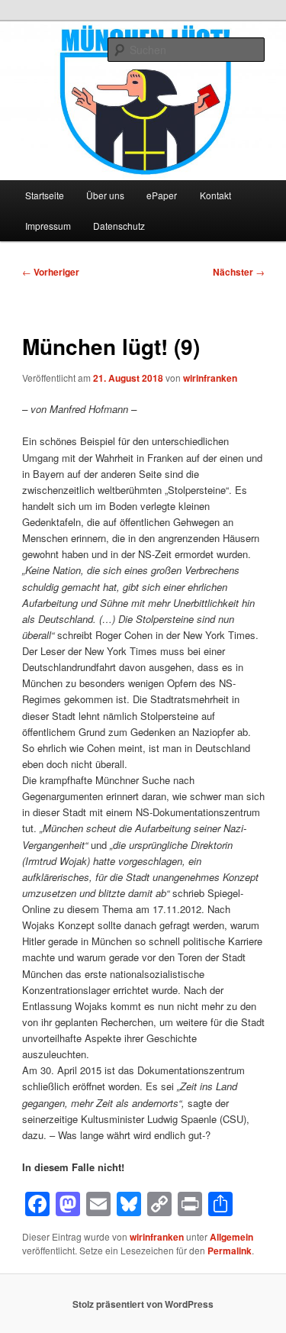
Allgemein (231, 1237)
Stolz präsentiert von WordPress (143, 1304)
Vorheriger (50, 272)
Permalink (229, 1250)
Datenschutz (119, 225)
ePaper (161, 195)
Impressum (48, 225)
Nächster (239, 272)
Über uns (105, 195)
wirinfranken (210, 378)
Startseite (44, 195)
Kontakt (215, 195)
